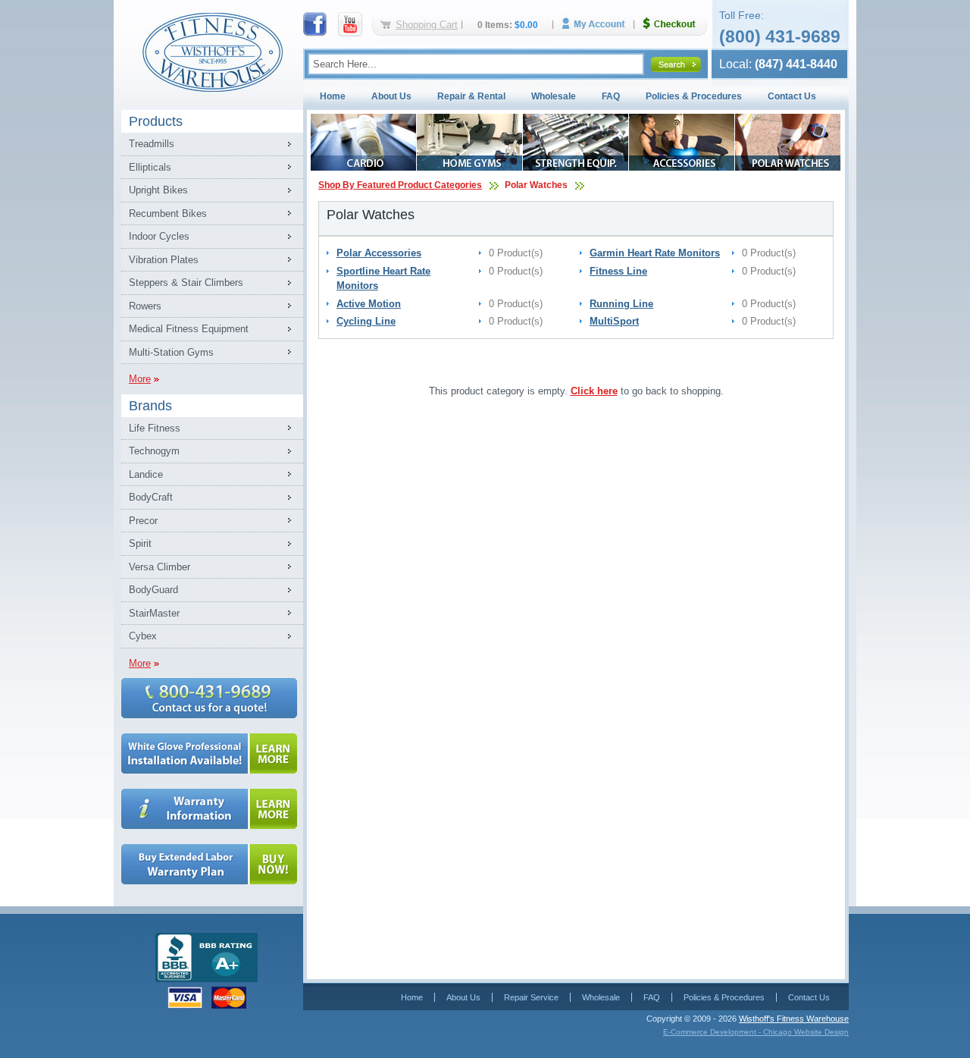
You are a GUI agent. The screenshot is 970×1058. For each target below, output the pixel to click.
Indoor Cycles (159, 236)
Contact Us (792, 96)
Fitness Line (618, 271)
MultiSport (614, 321)
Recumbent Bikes (168, 213)
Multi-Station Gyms (171, 352)
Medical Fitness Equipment (189, 328)
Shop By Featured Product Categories (400, 185)
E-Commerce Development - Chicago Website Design (756, 1032)
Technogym (154, 451)
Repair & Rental (471, 96)
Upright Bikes (158, 190)
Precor (143, 520)
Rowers (145, 306)
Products (156, 121)
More (140, 379)
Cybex (143, 636)
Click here (594, 391)
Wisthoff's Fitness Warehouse (794, 1018)
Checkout (675, 24)
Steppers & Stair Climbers (186, 282)
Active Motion (368, 303)
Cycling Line (366, 321)
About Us (391, 96)
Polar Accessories (378, 253)
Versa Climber (159, 567)
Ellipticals (150, 167)
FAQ (611, 96)
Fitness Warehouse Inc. (212, 51)
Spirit (140, 543)
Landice (146, 474)
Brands (150, 405)
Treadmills (151, 143)
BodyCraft (151, 497)
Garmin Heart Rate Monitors (655, 253)
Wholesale (553, 96)
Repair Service (531, 997)
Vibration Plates (164, 259)
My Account (598, 24)
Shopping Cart (427, 24)
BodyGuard (153, 589)
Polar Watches (536, 185)
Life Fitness (154, 428)
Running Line (621, 303)
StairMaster (154, 613)
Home (333, 96)
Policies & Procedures (694, 96)
